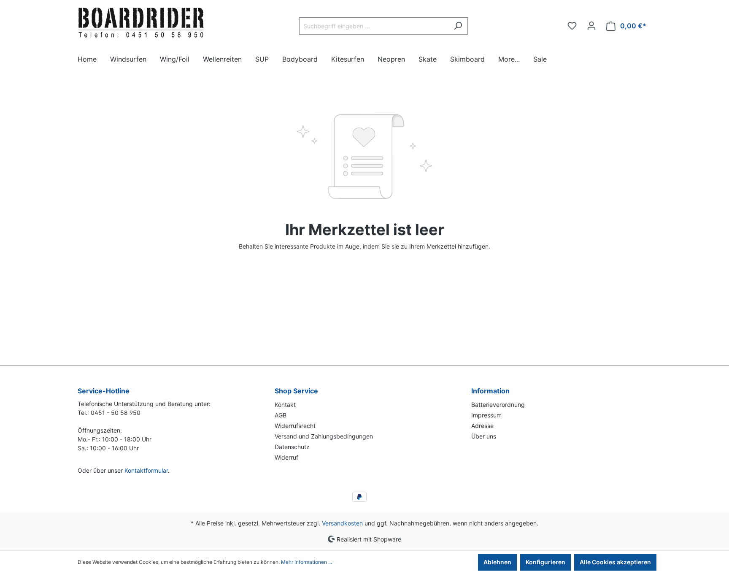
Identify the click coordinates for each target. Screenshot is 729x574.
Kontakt (285, 404)
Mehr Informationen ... (306, 562)
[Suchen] (458, 26)
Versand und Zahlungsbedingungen (324, 436)
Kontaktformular (146, 470)
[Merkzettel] (572, 26)
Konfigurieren (545, 562)
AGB (280, 415)
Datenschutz (292, 446)
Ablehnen (497, 562)
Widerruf (286, 457)
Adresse (482, 425)
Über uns (483, 436)
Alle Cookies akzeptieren (615, 562)
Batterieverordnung (498, 404)
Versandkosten (342, 523)
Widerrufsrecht (295, 425)
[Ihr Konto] (591, 26)
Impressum (486, 415)
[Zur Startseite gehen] (141, 24)
